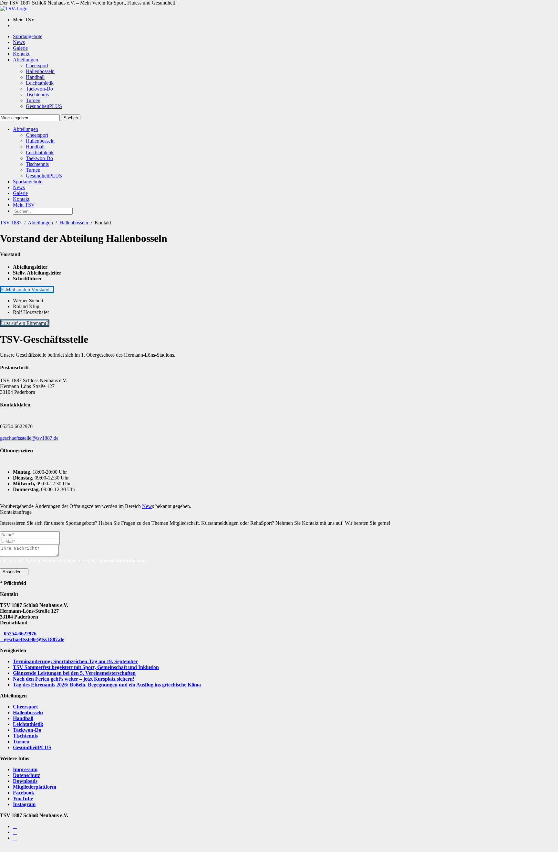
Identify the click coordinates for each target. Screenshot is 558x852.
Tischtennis (25, 736)
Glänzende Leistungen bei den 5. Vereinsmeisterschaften (74, 673)
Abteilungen (40, 222)
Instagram (24, 804)
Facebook (23, 792)
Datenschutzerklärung (122, 560)
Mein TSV (24, 205)
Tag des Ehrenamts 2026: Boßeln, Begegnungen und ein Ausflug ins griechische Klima (107, 684)
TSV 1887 (11, 222)
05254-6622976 (20, 633)
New (147, 506)
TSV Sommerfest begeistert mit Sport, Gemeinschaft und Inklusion (86, 667)
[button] (27, 289)
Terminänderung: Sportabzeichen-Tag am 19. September (75, 661)
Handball (23, 718)
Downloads (25, 781)
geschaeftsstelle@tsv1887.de (29, 438)
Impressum (25, 769)
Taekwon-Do (27, 730)
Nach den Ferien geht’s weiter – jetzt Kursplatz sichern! (73, 679)
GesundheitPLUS (32, 747)
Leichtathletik (28, 724)
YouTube (23, 798)
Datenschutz (26, 775)
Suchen (71, 117)
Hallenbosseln (73, 222)
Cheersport (25, 706)
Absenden (13, 571)
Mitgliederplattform (34, 787)
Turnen (21, 741)
